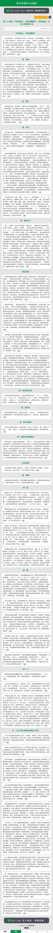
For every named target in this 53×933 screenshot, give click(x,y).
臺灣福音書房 (32, 925)
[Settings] (49, 29)
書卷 (5, 931)
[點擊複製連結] (32, 24)
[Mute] (42, 29)
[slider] (21, 28)
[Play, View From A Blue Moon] (3, 29)
